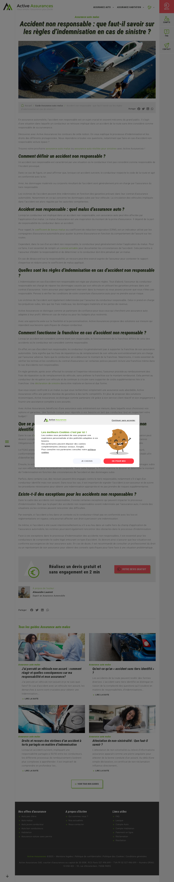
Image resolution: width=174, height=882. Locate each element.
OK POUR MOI (119, 461)
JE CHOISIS (87, 461)
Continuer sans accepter (120, 423)
